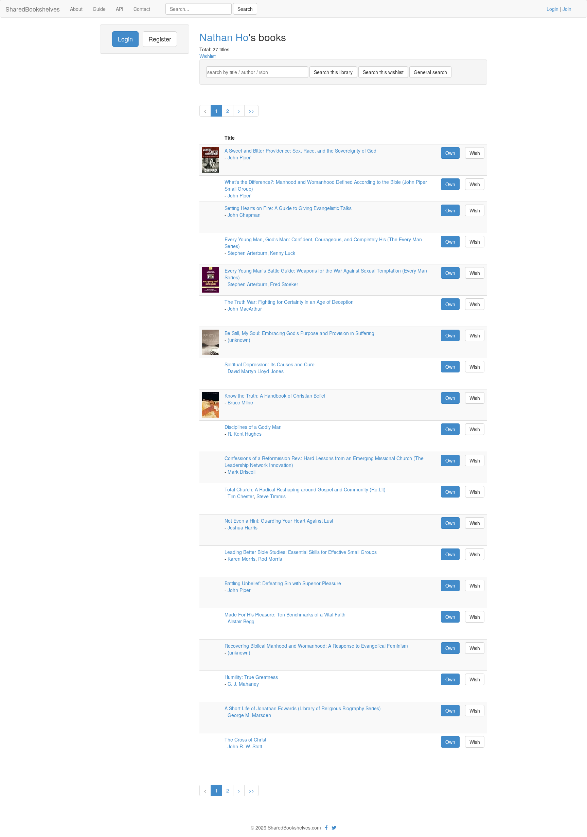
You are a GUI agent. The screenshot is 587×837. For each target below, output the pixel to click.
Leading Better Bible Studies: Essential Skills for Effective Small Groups (301, 551)
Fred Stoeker (284, 284)
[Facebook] (326, 827)
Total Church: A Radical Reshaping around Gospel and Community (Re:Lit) (305, 489)
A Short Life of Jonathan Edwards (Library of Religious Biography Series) (303, 708)
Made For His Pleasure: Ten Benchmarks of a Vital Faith (285, 614)
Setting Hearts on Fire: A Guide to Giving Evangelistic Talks (288, 208)
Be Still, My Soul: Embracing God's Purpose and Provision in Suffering (299, 333)
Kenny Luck (282, 252)
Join (567, 8)
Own (450, 153)
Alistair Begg (241, 621)
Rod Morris (270, 558)
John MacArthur (245, 308)
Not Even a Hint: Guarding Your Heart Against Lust (279, 520)
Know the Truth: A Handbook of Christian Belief (275, 395)
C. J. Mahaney (243, 683)
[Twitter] (334, 827)
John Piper (239, 157)
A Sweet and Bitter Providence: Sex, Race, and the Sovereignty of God (300, 150)
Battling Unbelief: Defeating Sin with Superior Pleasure (283, 583)
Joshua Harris (242, 527)
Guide (99, 8)
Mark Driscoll (241, 471)
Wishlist (207, 56)
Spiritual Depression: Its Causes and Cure (270, 364)
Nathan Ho (224, 37)
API (119, 8)
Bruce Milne (240, 402)
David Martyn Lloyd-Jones (256, 371)
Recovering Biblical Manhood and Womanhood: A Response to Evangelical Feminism (316, 645)
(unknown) (239, 339)
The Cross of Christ (245, 739)
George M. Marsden (249, 715)
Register (159, 38)
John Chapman (244, 214)
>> (251, 110)
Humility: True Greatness (251, 677)
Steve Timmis (271, 496)
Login (552, 8)
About (76, 8)
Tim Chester (241, 496)
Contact (142, 8)
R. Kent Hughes (245, 433)
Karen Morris (241, 558)
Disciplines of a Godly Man (253, 426)
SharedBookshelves (32, 8)
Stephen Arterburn (247, 252)
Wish (474, 153)
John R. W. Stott (245, 746)
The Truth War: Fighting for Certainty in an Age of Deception (289, 301)
